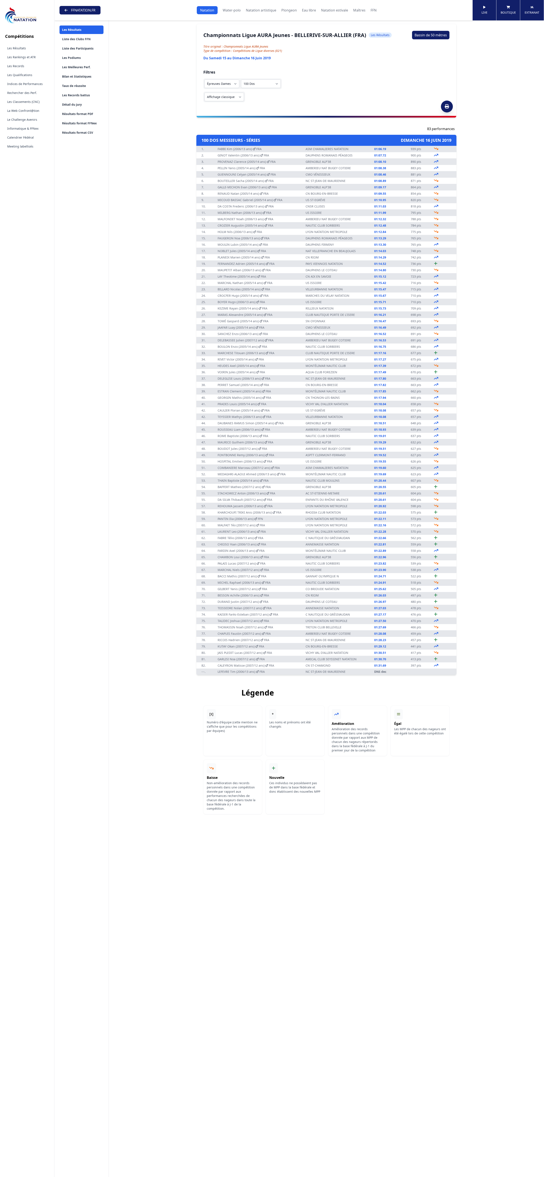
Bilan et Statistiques (76, 76)
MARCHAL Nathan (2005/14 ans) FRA (245, 283)
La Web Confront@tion (23, 111)
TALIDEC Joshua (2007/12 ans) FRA (243, 621)
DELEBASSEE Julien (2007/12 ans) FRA (245, 340)
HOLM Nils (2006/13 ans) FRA (240, 232)
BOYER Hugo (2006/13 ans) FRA (241, 302)
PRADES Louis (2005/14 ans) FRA (242, 404)
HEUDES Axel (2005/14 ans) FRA (241, 366)
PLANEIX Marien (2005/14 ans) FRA (244, 257)
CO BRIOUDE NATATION (322, 589)
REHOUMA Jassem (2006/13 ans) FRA (245, 506)
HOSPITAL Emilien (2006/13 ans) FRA (245, 461)
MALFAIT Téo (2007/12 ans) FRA (241, 525)
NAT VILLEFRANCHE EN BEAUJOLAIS (331, 251)
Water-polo (232, 10)
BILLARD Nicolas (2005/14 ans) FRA (244, 289)
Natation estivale (334, 10)
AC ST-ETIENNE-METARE (323, 493)
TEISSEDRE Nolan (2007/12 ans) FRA (245, 608)
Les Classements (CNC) (23, 102)
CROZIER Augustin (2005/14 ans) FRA (245, 225)
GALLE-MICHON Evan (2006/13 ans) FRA (247, 187)
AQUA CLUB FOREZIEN (321, 372)
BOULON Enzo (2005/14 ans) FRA (242, 347)
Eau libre (309, 10)
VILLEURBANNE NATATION (324, 289)
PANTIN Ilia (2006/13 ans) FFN (240, 519)
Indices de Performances (25, 84)
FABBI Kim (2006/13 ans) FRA (240, 149)
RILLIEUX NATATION (320, 308)
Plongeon (289, 10)
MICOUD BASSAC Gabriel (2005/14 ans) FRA (250, 200)
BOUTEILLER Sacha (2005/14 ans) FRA (246, 181)
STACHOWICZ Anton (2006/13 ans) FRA (246, 493)
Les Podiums (71, 58)
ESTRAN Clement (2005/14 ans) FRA (244, 391)
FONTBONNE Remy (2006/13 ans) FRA (246, 455)
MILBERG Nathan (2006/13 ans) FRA (244, 213)
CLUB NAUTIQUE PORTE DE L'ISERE (330, 315)
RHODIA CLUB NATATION (323, 512)
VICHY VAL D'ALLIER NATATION (327, 404)
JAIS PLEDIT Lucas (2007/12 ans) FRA (245, 653)
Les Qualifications (19, 75)
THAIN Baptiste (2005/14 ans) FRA (243, 480)
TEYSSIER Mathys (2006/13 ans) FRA (244, 417)
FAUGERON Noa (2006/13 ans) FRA (243, 238)
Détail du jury (72, 104)
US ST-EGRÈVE (315, 200)
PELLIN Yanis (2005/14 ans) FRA (241, 168)
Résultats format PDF (77, 114)
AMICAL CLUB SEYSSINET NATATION (331, 659)
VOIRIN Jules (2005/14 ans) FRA (241, 372)
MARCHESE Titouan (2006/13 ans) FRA (246, 353)
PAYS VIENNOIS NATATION (324, 264)
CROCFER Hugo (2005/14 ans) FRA (243, 296)
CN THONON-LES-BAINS (323, 398)
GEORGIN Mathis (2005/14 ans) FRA (244, 398)
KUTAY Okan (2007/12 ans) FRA (241, 646)
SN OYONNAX (315, 321)
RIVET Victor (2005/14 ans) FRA (241, 359)
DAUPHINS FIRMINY (320, 245)
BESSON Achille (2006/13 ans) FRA (243, 595)
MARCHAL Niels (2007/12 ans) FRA (243, 570)
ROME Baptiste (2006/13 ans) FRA (243, 436)
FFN (374, 10)
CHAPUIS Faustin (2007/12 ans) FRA (244, 634)
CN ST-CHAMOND (318, 665)
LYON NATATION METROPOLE (326, 232)
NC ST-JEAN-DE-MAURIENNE (326, 181)
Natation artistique (261, 10)
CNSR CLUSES (315, 206)
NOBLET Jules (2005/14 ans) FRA (242, 251)
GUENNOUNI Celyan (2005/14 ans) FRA (247, 174)
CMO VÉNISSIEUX (318, 174)
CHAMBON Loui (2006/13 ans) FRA (243, 557)
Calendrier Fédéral (20, 137)
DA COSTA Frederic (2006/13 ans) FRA (246, 206)
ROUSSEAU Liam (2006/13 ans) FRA (244, 429)
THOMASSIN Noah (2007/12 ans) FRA (245, 627)
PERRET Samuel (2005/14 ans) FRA (243, 385)
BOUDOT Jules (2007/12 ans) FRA (242, 449)
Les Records (15, 66)
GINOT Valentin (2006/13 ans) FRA (243, 155)
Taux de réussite (74, 86)
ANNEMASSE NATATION (322, 544)
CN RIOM (312, 257)
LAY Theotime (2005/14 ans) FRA (242, 276)
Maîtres (359, 10)
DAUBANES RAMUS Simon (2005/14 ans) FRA (251, 423)
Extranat (532, 12)
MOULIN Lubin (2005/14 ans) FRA (243, 245)
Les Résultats (16, 48)
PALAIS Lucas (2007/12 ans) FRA (241, 563)
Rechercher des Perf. (22, 93)
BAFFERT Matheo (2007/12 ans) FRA (244, 487)
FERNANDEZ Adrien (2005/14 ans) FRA (246, 264)
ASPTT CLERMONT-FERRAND (326, 455)
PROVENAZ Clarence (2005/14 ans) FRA (247, 162)
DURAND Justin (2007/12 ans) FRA (243, 602)
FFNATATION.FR (83, 10)
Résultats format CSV (77, 133)
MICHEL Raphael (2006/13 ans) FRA (244, 583)
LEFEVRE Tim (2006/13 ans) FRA (241, 672)
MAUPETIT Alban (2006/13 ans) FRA (244, 270)
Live (484, 12)
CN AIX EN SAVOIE (318, 276)
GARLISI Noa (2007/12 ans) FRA (241, 659)
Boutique (508, 12)
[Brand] (27, 15)
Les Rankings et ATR (21, 57)
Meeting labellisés (20, 146)
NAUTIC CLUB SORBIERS (323, 225)
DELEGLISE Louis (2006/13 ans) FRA (244, 378)
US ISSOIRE (314, 213)
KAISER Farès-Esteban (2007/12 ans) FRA (248, 614)
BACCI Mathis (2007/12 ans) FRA (242, 576)
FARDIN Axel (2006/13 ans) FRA (241, 551)
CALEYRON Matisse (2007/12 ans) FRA (246, 665)
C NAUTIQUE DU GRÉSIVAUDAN (328, 538)
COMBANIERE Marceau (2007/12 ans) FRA (249, 468)
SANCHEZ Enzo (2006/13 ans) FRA (243, 334)
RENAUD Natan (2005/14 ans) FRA (243, 194)
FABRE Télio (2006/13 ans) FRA (240, 538)
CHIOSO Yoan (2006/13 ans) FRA (242, 544)
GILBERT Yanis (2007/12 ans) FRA (242, 589)
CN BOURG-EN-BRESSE (322, 194)
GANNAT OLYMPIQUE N (322, 576)
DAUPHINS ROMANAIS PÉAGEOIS (329, 155)
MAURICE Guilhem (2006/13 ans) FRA (245, 442)
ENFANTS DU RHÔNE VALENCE (327, 500)
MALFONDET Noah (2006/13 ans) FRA (245, 219)
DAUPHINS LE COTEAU (321, 270)
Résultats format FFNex (79, 123)
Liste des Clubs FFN (76, 39)
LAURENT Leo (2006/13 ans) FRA (242, 532)
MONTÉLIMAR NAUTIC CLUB (326, 366)
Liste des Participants (78, 48)
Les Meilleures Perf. (76, 67)
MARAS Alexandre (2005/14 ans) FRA (245, 315)
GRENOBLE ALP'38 (318, 162)
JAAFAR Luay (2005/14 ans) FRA (241, 327)
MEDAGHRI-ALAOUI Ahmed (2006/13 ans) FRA (252, 474)
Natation (207, 10)
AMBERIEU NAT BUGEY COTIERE (328, 168)
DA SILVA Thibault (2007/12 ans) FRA (245, 500)
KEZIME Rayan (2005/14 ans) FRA (242, 308)
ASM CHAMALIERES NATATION (327, 149)
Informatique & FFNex (22, 128)
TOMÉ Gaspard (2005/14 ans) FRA (243, 321)
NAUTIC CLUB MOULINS (323, 480)
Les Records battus (76, 95)
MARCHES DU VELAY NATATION (327, 296)
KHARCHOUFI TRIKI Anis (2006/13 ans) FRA (249, 512)
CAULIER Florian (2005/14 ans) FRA (244, 410)
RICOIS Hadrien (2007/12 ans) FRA (243, 640)
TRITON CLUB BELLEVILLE (323, 627)
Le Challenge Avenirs (22, 120)
